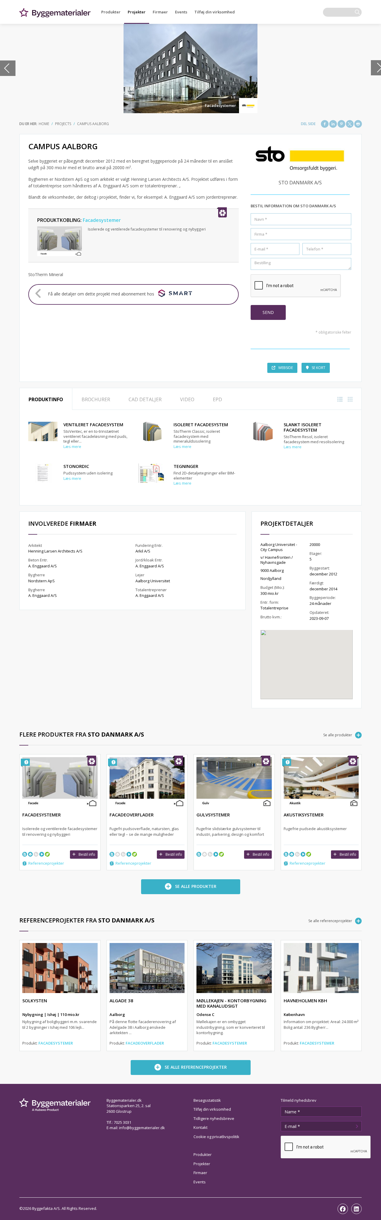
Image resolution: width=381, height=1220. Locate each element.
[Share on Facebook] (325, 124)
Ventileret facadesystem (93, 424)
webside (285, 367)
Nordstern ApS (41, 580)
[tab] (45, 399)
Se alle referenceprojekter (330, 920)
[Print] (358, 124)
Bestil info (87, 854)
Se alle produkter (337, 734)
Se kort (318, 367)
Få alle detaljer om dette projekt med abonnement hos (101, 294)
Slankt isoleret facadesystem (302, 427)
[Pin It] (341, 124)
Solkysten (34, 1000)
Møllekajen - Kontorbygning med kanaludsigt (231, 1003)
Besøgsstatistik (207, 1100)
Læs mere (72, 446)
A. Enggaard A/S (42, 566)
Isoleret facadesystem (201, 424)
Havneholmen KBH (305, 1000)
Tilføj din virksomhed (214, 12)
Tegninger (186, 466)
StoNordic (76, 466)
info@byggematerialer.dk (142, 1127)
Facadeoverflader (145, 1043)
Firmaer (160, 12)
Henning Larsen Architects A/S (55, 551)
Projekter (137, 12)
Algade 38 (121, 1000)
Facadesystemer (220, 105)
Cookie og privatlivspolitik (216, 1136)
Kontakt (200, 1127)
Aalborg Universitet (152, 580)
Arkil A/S (142, 551)
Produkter (111, 12)
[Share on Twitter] (350, 124)
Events (181, 12)
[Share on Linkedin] (333, 124)
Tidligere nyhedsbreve (213, 1118)
